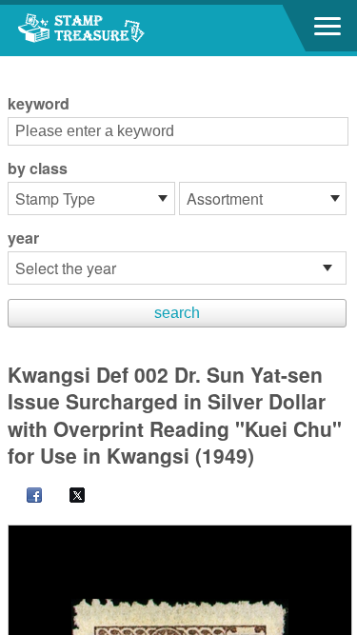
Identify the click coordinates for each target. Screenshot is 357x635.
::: (13, 64)
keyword (38, 103)
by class (38, 168)
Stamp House (119, 30)
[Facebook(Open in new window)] (25, 496)
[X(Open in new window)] (67, 496)
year (23, 238)
